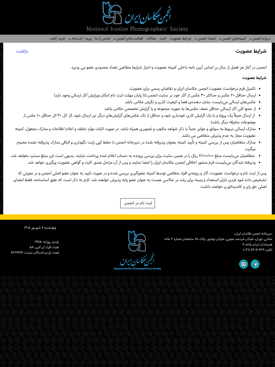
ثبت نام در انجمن (137, 203)
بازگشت (22, 51)
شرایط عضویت (180, 38)
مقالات (151, 38)
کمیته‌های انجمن (232, 38)
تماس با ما (102, 38)
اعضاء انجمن (205, 38)
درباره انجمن (259, 38)
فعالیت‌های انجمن (128, 38)
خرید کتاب (57, 38)
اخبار (163, 38)
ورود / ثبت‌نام (80, 38)
